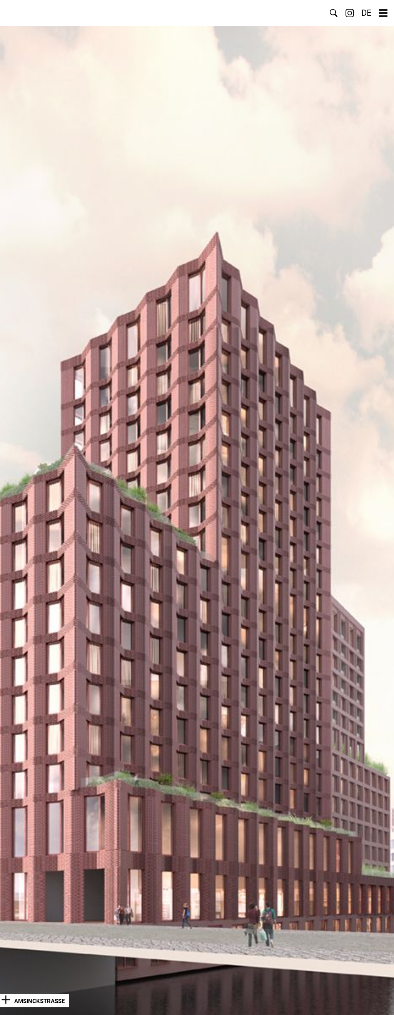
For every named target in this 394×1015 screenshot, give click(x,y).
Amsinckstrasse (39, 1001)
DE (366, 13)
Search (333, 13)
